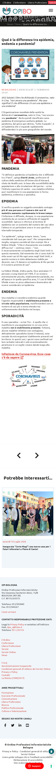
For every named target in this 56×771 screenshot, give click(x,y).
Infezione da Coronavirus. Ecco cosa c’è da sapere (26, 355)
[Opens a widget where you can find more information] (34, 766)
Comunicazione (9, 698)
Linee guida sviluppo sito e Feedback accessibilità (27, 757)
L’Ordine (7, 2)
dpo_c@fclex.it (14, 627)
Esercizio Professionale (13, 695)
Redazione (9, 89)
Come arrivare (9, 611)
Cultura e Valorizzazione (14, 711)
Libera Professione (37, 2)
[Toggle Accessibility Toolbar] (51, 751)
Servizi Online (9, 652)
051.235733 (18, 630)
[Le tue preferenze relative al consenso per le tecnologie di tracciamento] (51, 766)
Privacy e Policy (9, 671)
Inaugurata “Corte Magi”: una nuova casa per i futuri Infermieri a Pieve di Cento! (27, 547)
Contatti (6, 675)
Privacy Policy (17, 624)
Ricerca (5, 704)
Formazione (8, 692)
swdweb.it (37, 762)
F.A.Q (4, 662)
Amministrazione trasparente (17, 665)
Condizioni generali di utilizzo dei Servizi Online (26, 668)
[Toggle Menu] (51, 10)
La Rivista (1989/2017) (13, 678)
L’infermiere (19, 2)
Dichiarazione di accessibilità (28, 759)
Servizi (5, 649)
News (4, 655)
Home (10, 24)
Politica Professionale (13, 707)
